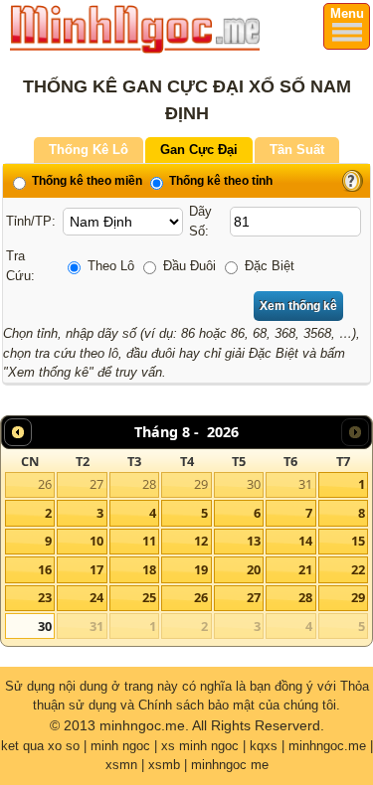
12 (201, 541)
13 (254, 541)
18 (149, 569)
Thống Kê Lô (88, 149)
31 (305, 484)
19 (201, 569)
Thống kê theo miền (85, 181)
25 (149, 597)
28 (149, 484)
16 (45, 569)
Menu (347, 13)
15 (358, 541)
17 (96, 569)
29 (201, 484)
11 (149, 541)
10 (96, 541)
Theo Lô (109, 265)
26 (45, 484)
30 (254, 484)
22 (358, 569)
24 (96, 597)
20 (254, 569)
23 (45, 597)
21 (305, 569)
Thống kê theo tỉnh (219, 181)
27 (96, 484)
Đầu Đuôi (187, 265)
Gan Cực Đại (199, 149)
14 (305, 541)
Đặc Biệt (267, 265)
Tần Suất (297, 149)
